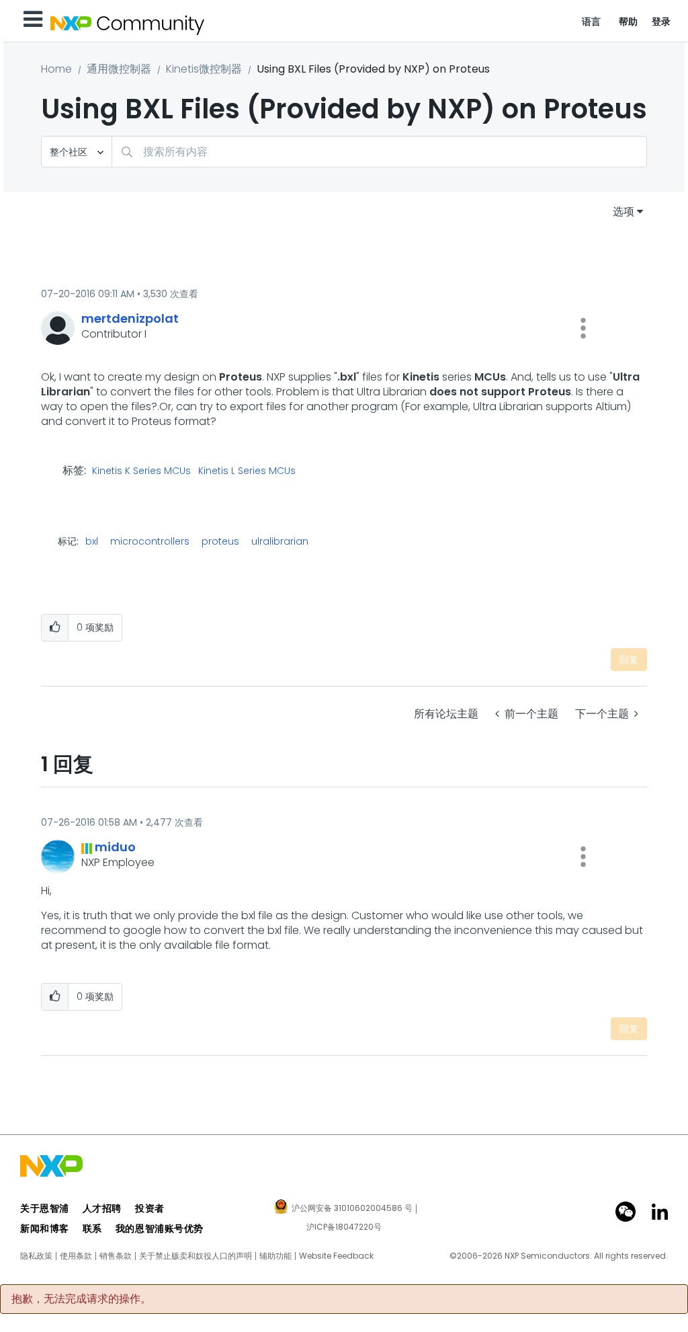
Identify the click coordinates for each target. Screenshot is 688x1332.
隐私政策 (36, 1256)
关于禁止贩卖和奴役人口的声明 (195, 1256)
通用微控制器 (119, 69)
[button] (583, 328)
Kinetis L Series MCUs (247, 471)
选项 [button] (623, 211)
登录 (661, 21)
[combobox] (379, 151)
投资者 (150, 1208)
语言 (591, 21)
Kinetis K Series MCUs (141, 471)
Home (56, 69)
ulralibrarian (279, 541)
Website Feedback (336, 1256)
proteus (220, 541)
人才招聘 (102, 1208)
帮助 (628, 21)
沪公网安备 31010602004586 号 (352, 1209)
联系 (92, 1228)
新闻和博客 (44, 1228)
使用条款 (76, 1256)
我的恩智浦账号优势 (160, 1228)
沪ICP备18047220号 (344, 1227)
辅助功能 (275, 1256)
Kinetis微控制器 (204, 69)
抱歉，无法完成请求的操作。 (81, 1299)
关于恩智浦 (44, 1208)
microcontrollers (149, 541)
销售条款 (115, 1256)
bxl (91, 541)
